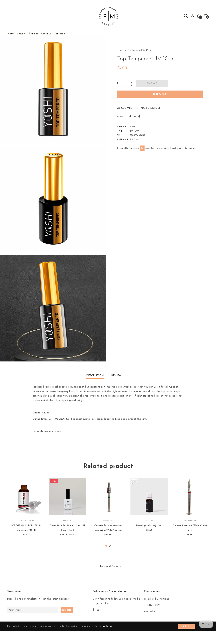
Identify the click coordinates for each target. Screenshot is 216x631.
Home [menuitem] (11, 34)
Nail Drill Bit (190, 520)
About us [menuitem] (46, 34)
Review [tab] (116, 375)
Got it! (186, 626)
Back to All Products (110, 566)
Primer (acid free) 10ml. (149, 526)
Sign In (192, 16)
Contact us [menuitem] (60, 34)
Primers (149, 520)
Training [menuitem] (33, 34)
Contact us (150, 611)
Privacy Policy (152, 605)
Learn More (105, 626)
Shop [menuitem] (20, 34)
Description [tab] (95, 375)
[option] (26, 512)
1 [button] (106, 546)
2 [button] (110, 546)
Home (121, 50)
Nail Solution (27, 520)
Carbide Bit (108, 520)
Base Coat (67, 520)
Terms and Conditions (156, 599)
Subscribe (66, 610)
